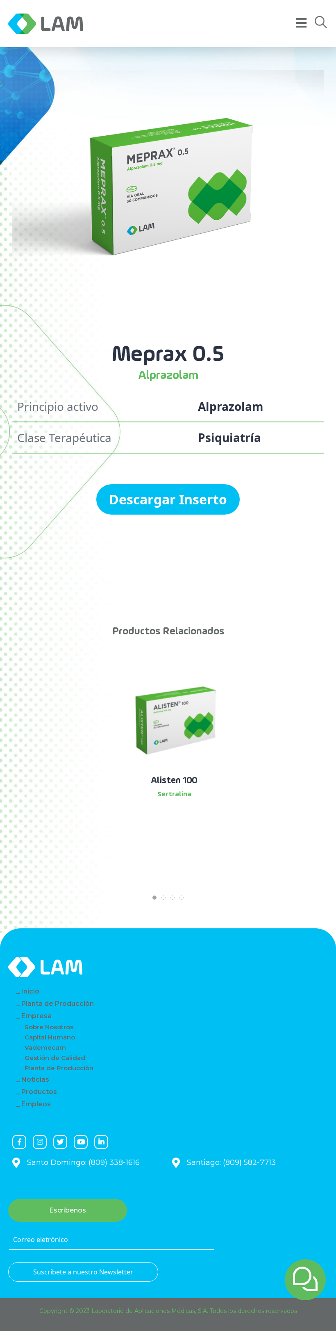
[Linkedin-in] (101, 1142)
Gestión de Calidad (55, 1058)
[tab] (154, 898)
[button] (321, 22)
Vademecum (45, 1047)
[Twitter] (60, 1142)
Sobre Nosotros (49, 1027)
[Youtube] (81, 1142)
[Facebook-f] (19, 1142)
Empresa (36, 1016)
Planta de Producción (57, 1003)
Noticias (35, 1079)
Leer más (174, 816)
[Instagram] (40, 1142)
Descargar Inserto (168, 499)
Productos (39, 1092)
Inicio (30, 991)
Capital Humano (50, 1037)
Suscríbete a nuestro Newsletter (83, 1271)
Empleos (36, 1104)
